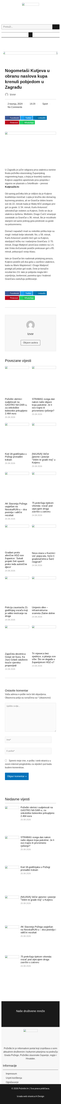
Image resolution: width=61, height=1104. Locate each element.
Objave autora (30, 342)
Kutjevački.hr (12, 187)
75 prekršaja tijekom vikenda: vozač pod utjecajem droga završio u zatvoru (42, 507)
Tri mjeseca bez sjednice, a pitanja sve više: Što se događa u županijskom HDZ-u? (44, 658)
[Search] (55, 26)
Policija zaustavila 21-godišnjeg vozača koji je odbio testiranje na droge (16, 611)
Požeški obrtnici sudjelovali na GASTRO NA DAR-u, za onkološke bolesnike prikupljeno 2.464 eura (16, 406)
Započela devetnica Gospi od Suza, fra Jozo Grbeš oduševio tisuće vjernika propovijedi (16, 660)
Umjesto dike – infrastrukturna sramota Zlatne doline (43, 610)
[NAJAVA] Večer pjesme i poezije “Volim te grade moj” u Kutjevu (43, 458)
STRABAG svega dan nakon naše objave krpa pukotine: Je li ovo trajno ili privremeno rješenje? (43, 405)
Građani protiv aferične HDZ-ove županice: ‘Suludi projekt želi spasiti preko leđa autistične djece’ (16, 559)
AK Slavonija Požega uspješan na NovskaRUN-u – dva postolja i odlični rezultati (16, 509)
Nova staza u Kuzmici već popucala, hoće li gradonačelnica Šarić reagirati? (43, 557)
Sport (45, 104)
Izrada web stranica (26, 1096)
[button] (30, 34)
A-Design (39, 1096)
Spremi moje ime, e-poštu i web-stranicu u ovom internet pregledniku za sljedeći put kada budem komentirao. (28, 764)
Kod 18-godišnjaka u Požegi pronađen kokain (16, 457)
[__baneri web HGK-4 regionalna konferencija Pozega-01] (31, 59)
